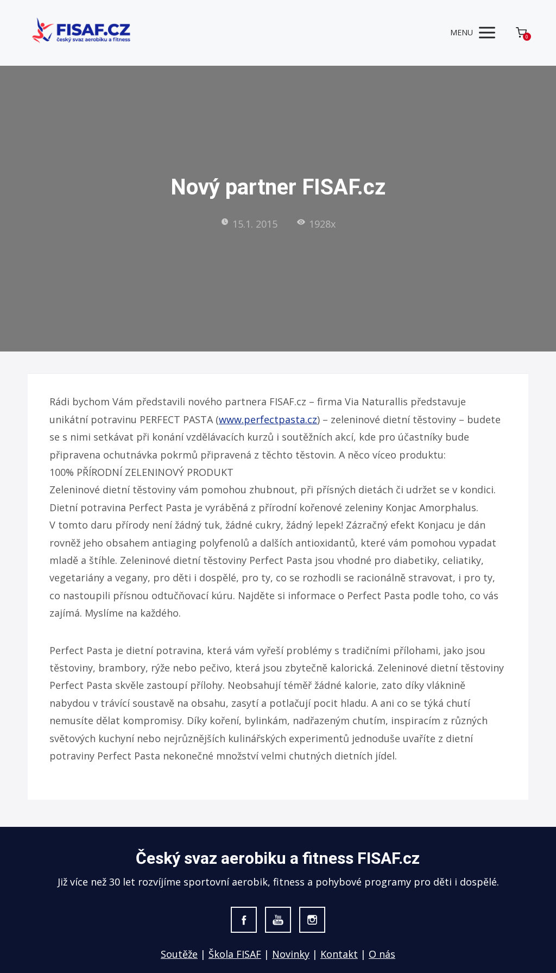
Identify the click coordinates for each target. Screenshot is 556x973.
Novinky (290, 954)
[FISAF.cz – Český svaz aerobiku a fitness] (82, 32)
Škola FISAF (234, 954)
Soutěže (179, 954)
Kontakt (339, 954)
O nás (382, 954)
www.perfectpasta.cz (268, 419)
